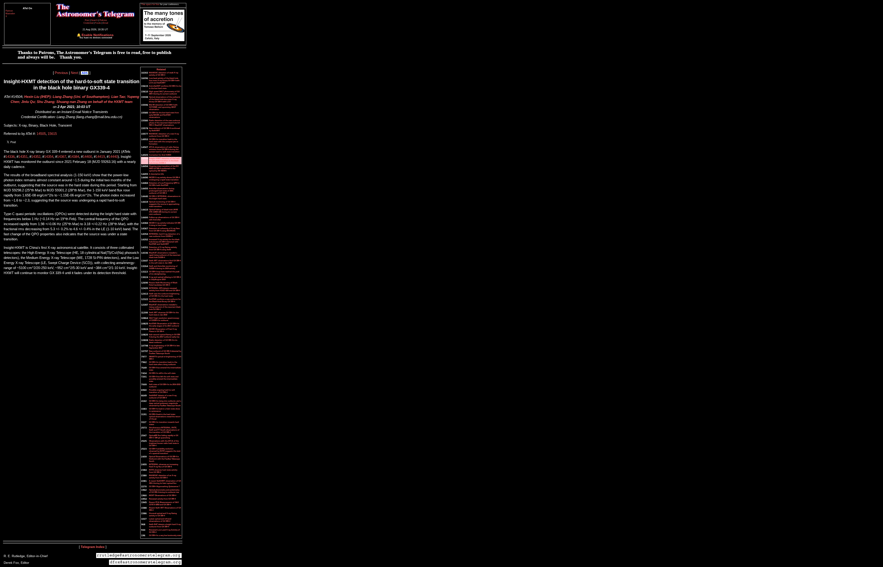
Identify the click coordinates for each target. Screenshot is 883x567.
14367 (61, 157)
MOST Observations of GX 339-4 (162, 495)
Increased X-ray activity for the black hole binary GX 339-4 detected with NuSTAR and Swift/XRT (164, 241)
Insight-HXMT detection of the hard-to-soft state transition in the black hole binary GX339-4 (164, 160)
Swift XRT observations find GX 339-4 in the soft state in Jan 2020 (165, 261)
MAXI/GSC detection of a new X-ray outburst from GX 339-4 (164, 135)
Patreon (9, 11)
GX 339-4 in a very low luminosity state (165, 535)
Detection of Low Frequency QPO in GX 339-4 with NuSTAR (164, 184)
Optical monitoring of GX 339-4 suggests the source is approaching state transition (164, 204)
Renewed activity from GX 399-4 (162, 499)
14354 (48, 157)
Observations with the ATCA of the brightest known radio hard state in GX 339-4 (164, 443)
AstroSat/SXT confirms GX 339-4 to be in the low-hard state (165, 87)
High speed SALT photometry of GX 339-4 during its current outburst (164, 92)
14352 (35, 157)
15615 (52, 134)
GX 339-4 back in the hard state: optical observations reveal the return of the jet (165, 416)
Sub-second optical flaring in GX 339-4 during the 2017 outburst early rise (165, 335)
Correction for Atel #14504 (160, 155)
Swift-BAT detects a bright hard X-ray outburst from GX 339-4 (165, 525)
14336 (10, 157)
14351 (23, 157)
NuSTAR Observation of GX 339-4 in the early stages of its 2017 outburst (164, 324)
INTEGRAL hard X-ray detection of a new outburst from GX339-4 (164, 235)
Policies (103, 20)
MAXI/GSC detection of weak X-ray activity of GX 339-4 (163, 73)
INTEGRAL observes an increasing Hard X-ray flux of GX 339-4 (163, 465)
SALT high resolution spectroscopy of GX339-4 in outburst (164, 319)
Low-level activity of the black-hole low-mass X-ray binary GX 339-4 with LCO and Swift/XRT (164, 80)
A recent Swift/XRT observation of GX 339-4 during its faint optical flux (165, 482)
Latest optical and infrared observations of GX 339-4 (160, 520)
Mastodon (10, 13)
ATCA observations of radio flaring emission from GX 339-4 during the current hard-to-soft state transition (164, 149)
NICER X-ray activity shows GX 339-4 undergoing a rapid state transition (164, 178)
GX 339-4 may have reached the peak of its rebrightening (164, 272)
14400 (87, 157)
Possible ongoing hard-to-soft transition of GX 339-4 (162, 391)
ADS (85, 73)
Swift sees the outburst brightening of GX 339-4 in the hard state (164, 294)
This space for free (150, 4)
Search (94, 20)
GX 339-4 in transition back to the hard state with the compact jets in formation (163, 141)
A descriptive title (156, 174)
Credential (88, 23)
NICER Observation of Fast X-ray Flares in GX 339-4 (163, 330)
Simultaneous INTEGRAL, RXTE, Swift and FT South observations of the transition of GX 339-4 (164, 429)
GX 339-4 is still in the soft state (162, 373)
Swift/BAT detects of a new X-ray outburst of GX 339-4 (163, 396)
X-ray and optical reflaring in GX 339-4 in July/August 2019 (165, 278)
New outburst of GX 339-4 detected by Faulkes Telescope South (165, 352)
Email (105, 23)
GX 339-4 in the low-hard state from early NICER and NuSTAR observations (164, 114)
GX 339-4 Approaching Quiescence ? (164, 486)
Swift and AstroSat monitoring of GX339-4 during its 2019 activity (163, 267)
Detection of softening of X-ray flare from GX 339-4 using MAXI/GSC (164, 229)
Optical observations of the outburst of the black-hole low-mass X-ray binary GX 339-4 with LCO (164, 99)
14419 (100, 157)
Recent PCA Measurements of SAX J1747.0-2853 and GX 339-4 (164, 503)
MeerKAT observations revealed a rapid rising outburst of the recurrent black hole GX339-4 (165, 255)
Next (74, 73)
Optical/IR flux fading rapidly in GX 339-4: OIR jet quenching (163, 436)
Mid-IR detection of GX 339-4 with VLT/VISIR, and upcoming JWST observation (163, 107)
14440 (113, 157)
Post (87, 20)
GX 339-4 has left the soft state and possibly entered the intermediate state (163, 378)
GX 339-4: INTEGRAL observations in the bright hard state (165, 197)
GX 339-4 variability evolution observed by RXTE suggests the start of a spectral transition (165, 451)
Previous (61, 73)
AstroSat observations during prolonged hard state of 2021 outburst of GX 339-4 (161, 190)
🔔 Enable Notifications (95, 35)
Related (161, 69)
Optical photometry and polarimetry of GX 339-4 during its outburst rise (164, 491)
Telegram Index (93, 547)
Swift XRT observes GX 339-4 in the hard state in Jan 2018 (164, 313)
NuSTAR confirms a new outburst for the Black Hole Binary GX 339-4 (165, 300)
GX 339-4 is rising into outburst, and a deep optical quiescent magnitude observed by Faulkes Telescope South (165, 403)
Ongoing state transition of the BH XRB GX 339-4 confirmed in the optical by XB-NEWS (164, 168)
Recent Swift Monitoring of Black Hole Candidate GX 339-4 (163, 283)
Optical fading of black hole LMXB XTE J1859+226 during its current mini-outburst (163, 211)
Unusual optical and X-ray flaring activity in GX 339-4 (163, 514)
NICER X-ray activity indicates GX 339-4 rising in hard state (165, 224)
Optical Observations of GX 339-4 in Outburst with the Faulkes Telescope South (164, 458)
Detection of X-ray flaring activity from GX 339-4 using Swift (163, 248)
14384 (74, 157)
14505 (41, 134)
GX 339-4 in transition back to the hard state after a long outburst (163, 363)
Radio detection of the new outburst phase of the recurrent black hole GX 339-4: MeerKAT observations (164, 122)
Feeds (98, 23)
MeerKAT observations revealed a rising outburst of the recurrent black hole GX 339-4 (165, 306)
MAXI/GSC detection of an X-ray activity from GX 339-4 (162, 476)
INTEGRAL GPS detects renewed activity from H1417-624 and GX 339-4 (164, 289)
